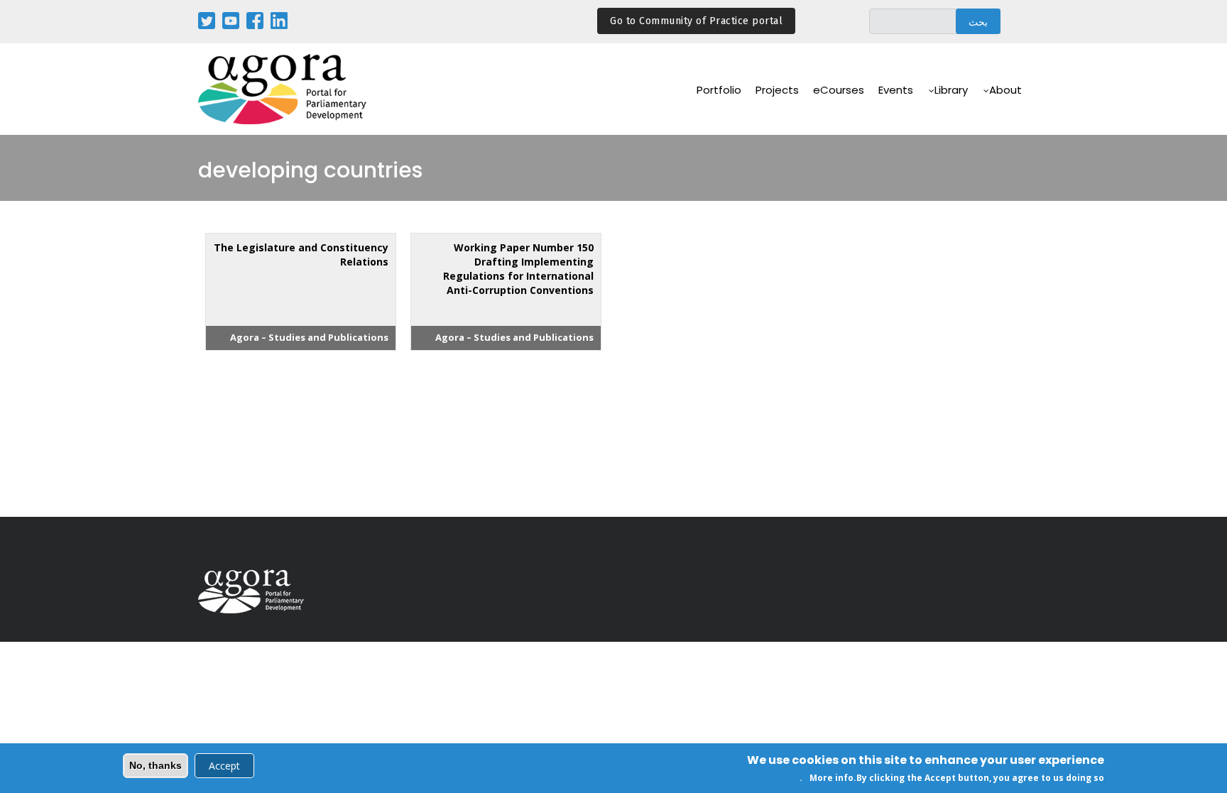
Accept (224, 765)
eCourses (838, 89)
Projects (777, 89)
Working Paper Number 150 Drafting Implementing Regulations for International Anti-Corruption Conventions (518, 269)
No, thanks (155, 765)
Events (895, 89)
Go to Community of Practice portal (696, 21)
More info (831, 778)
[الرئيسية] (283, 89)
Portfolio (719, 89)
